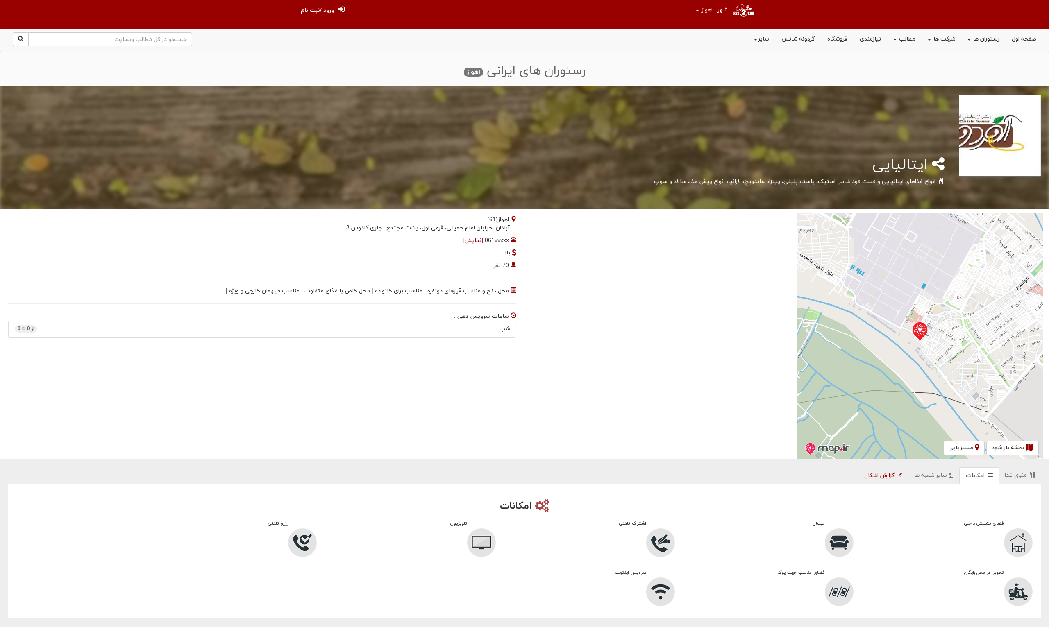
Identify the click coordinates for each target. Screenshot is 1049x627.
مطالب (906, 39)
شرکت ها (943, 39)
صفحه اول (1024, 39)
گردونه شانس (798, 39)
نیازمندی (870, 39)
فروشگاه (837, 39)
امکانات (977, 476)
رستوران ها (985, 39)
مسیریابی (962, 448)
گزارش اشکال (880, 476)
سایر (763, 39)
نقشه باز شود (1009, 448)
